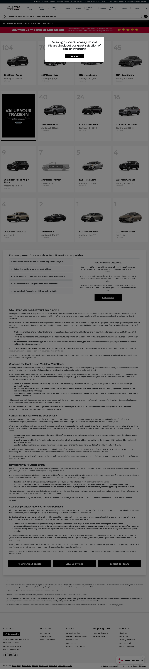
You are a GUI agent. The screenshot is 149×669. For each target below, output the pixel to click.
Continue (74, 56)
